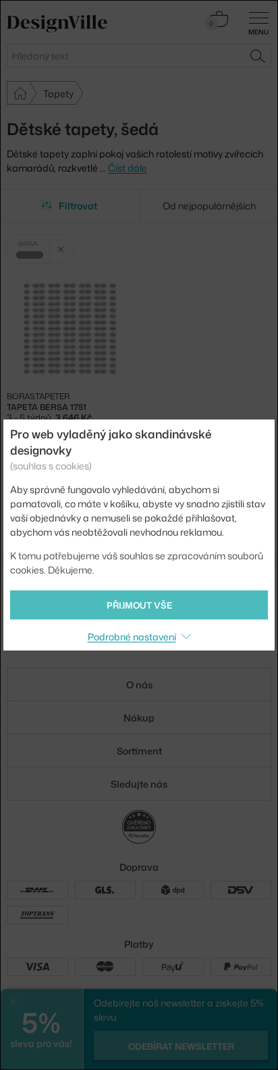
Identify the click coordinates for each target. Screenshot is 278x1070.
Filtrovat (78, 205)
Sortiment (139, 750)
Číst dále (127, 167)
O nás (139, 684)
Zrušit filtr (61, 249)
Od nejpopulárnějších (209, 205)
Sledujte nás (139, 784)
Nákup (139, 717)
